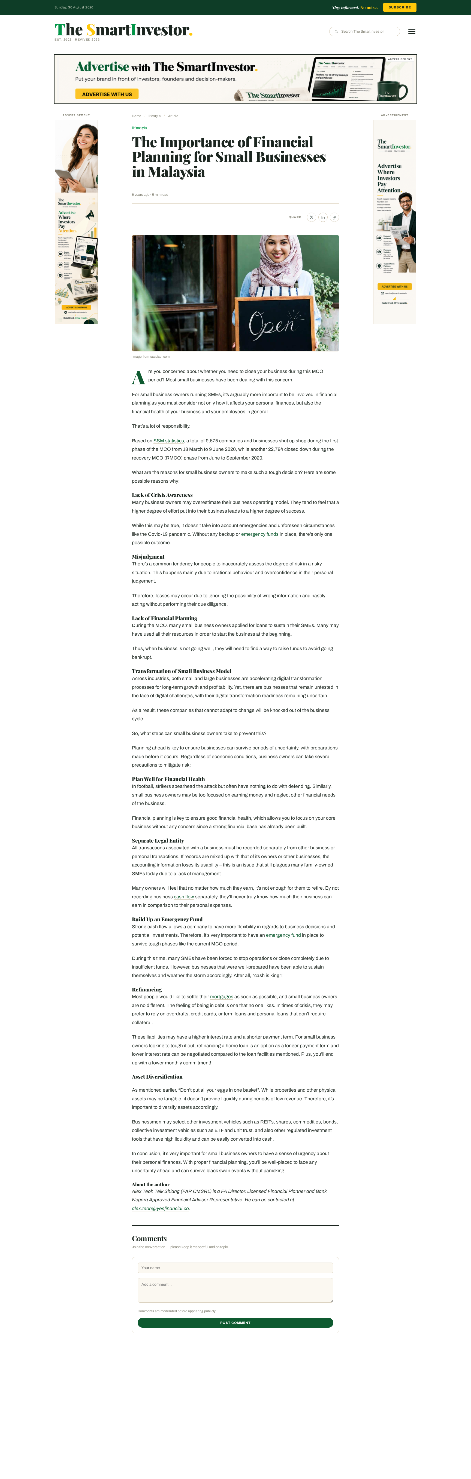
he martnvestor (124, 28)
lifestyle (155, 116)
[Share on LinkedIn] (323, 217)
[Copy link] (334, 217)
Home (136, 116)
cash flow (184, 896)
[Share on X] (311, 217)
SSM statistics (168, 440)
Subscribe (400, 7)
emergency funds (260, 534)
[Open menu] (411, 31)
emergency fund (283, 935)
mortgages (221, 996)
